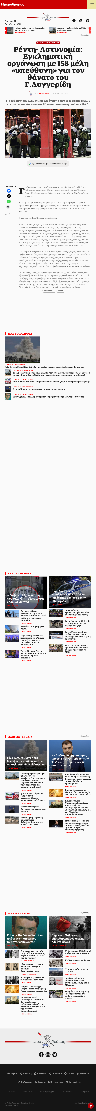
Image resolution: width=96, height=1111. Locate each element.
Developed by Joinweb (82, 1103)
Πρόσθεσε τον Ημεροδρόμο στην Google (49, 163)
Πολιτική (41, 1073)
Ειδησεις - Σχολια (43, 42)
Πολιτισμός (26, 1081)
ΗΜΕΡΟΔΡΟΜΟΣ (43, 93)
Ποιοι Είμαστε (11, 1091)
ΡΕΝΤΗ (60, 291)
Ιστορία (42, 1081)
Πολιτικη (55, 42)
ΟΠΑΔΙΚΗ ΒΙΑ (49, 291)
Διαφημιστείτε (84, 1091)
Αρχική (13, 1073)
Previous (5, 30)
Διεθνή (70, 1073)
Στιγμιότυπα (57, 1081)
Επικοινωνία (67, 1091)
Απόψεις (27, 1073)
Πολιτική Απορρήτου (48, 1091)
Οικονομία (56, 1073)
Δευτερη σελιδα (19, 913)
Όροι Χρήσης (28, 1091)
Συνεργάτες (74, 1081)
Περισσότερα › (85, 35)
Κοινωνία (84, 1073)
